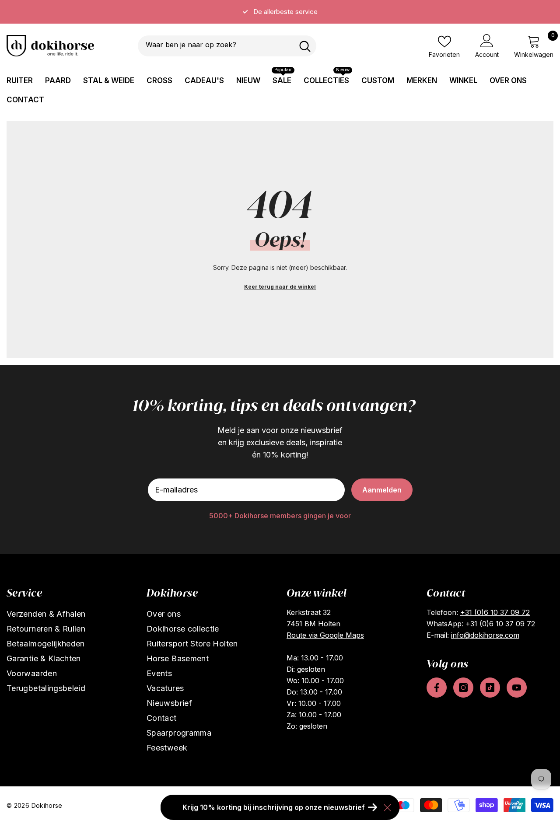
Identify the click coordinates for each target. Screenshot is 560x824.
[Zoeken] (227, 45)
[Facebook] (437, 687)
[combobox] (216, 45)
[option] (280, 12)
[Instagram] (463, 687)
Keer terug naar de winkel (280, 286)
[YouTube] (517, 687)
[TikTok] (490, 687)
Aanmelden (382, 489)
